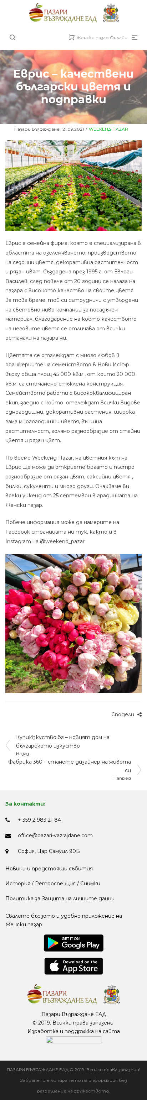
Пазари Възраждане (32, 129)
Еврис (13, 243)
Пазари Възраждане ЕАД (73, 1014)
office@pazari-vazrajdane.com (55, 835)
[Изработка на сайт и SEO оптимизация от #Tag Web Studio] (73, 1040)
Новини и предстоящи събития (49, 868)
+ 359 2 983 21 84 (39, 820)
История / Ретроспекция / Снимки (52, 883)
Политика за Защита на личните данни (60, 898)
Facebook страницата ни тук (46, 532)
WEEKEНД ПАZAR (108, 129)
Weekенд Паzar (52, 458)
